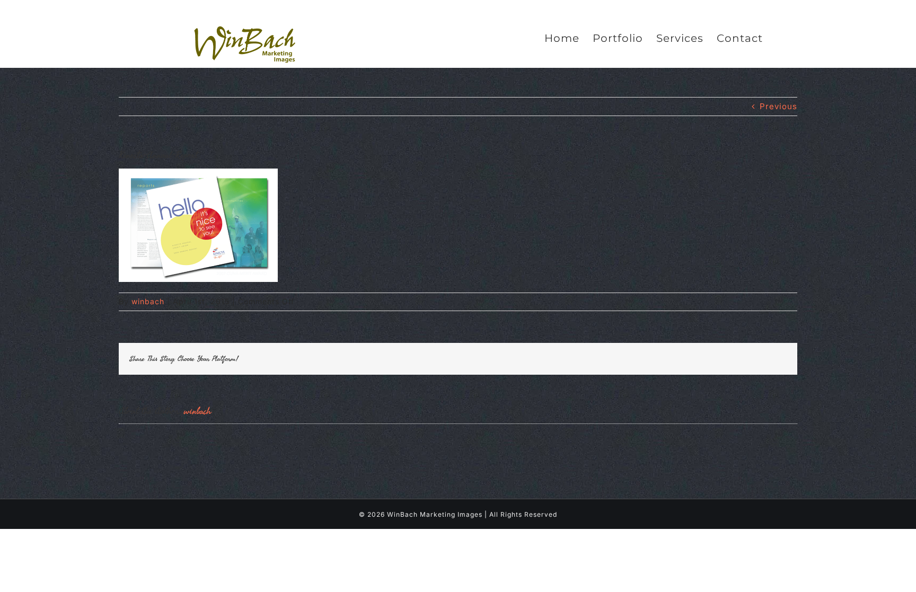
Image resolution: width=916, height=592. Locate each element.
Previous (778, 106)
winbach (147, 301)
